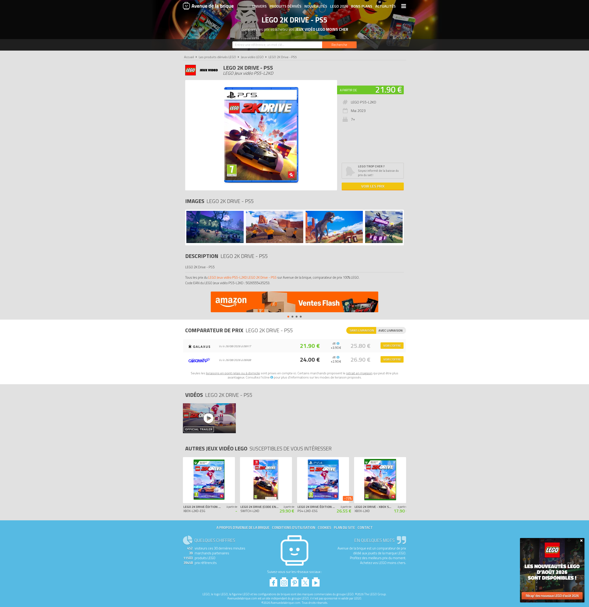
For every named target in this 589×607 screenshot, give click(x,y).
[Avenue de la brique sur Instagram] (284, 580)
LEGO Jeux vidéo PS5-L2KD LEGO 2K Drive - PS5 (242, 277)
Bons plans (361, 6)
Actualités (385, 6)
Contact (365, 527)
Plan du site (344, 527)
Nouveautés (315, 6)
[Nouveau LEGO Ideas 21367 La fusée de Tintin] (294, 302)
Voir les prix (372, 186)
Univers (259, 6)
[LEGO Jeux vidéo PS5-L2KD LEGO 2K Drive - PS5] (215, 241)
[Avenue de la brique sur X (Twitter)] (305, 580)
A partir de (348, 90)
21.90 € (388, 89)
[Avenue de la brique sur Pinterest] (295, 580)
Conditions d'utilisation (293, 527)
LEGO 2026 (339, 6)
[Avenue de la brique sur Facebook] (273, 580)
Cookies (324, 527)
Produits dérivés (285, 6)
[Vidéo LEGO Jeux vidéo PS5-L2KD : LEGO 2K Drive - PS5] (209, 418)
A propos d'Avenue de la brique (243, 527)
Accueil (189, 57)
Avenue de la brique (208, 5)
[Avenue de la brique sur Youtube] (316, 580)
